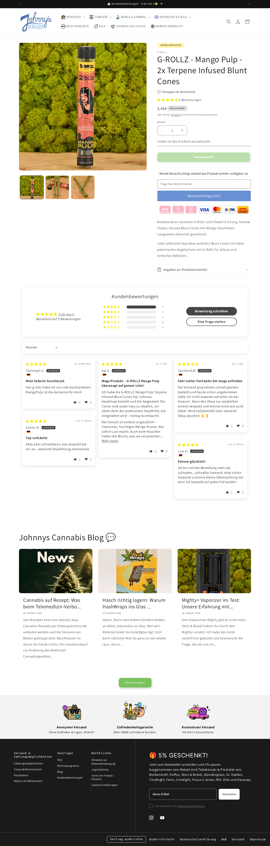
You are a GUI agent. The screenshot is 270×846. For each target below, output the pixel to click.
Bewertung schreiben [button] (211, 311)
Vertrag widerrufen (126, 839)
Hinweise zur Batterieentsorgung (104, 761)
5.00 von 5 (66, 314)
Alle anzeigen (135, 682)
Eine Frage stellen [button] (212, 321)
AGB (224, 839)
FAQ (59, 760)
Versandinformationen (28, 769)
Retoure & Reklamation (28, 781)
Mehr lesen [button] (110, 441)
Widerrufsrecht (162, 839)
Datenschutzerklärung (191, 806)
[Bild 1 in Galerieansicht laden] (31, 187)
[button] (73, 17)
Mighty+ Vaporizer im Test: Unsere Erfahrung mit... (211, 603)
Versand (176, 114)
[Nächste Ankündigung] (249, 4)
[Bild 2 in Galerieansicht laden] (57, 187)
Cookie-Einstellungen (105, 785)
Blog (60, 771)
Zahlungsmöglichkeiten (28, 763)
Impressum (258, 839)
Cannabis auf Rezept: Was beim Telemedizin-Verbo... (52, 603)
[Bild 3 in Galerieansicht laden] (82, 187)
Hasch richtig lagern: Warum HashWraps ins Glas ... (134, 603)
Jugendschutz (100, 769)
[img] (36, 364)
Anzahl (161, 122)
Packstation (21, 775)
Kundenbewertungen (70, 777)
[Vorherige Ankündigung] (20, 4)
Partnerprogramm (68, 766)
